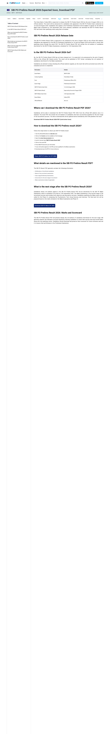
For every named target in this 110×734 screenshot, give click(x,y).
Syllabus (14, 18)
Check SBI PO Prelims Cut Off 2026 (45, 156)
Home (9, 12)
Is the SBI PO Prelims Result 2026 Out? (17, 29)
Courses (32, 3)
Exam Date (81, 18)
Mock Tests (38, 3)
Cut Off (38, 18)
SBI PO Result (19, 12)
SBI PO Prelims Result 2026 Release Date (17, 26)
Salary (33, 18)
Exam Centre (73, 18)
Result (59, 18)
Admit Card (53, 18)
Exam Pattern (21, 18)
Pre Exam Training (89, 18)
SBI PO (13, 12)
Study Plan (97, 18)
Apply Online (66, 18)
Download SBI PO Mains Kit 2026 (44, 205)
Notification (7, 18)
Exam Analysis (46, 18)
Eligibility (28, 18)
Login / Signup (99, 3)
